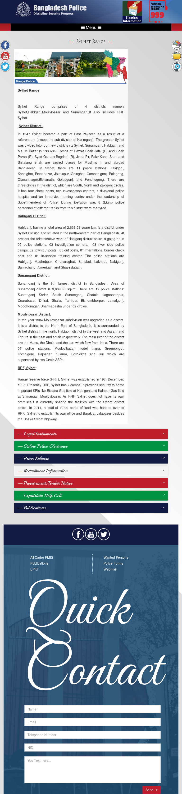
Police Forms (113, 563)
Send (149, 789)
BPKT (34, 569)
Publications (39, 563)
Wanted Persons (116, 557)
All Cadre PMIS (41, 557)
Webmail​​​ (110, 569)
